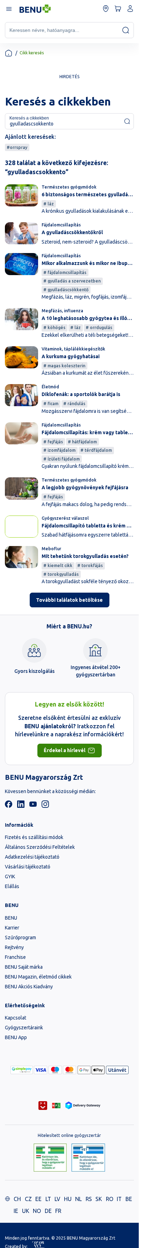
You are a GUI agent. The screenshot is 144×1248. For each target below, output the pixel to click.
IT (119, 1199)
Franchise (15, 957)
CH (17, 1199)
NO (37, 1211)
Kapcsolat (15, 1018)
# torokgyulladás (61, 574)
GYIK (10, 876)
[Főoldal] (8, 53)
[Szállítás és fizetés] (21, 1070)
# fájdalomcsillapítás (64, 272)
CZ (28, 1199)
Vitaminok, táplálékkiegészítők (73, 349)
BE (128, 1199)
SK (98, 1199)
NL (78, 1199)
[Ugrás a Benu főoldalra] (35, 8)
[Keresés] (125, 30)
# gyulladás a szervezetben (72, 281)
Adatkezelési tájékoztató (32, 857)
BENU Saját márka (24, 967)
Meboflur (51, 548)
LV (57, 1199)
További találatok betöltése (69, 600)
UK (25, 1211)
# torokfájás (90, 565)
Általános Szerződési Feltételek (40, 847)
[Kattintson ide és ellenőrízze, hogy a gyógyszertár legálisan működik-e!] (50, 1158)
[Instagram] (45, 806)
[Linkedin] (20, 806)
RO (109, 1199)
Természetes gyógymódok (69, 187)
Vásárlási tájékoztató (27, 866)
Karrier (12, 927)
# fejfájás (53, 441)
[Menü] (8, 8)
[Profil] (130, 8)
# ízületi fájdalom (61, 459)
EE (38, 1199)
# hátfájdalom (82, 441)
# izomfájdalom (59, 450)
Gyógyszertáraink (24, 1027)
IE (16, 1211)
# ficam (50, 403)
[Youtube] (33, 806)
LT (48, 1199)
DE (48, 1211)
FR (58, 1211)
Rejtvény (14, 947)
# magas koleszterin (64, 365)
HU (68, 1199)
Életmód (50, 386)
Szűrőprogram (20, 937)
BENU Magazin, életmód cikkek (38, 977)
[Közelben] (105, 8)
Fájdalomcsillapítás (61, 225)
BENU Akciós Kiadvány (29, 986)
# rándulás (74, 403)
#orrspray (17, 147)
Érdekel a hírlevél (64, 750)
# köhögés (54, 327)
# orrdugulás (99, 327)
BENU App (16, 1037)
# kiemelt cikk (57, 565)
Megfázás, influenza (62, 310)
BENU (11, 918)
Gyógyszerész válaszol (65, 518)
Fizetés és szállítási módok (34, 837)
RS (89, 1199)
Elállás (12, 886)
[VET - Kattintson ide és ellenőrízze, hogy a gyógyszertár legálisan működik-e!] (88, 1158)
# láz (48, 204)
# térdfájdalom (96, 450)
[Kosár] (118, 8)
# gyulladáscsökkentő (65, 289)
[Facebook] (8, 806)
